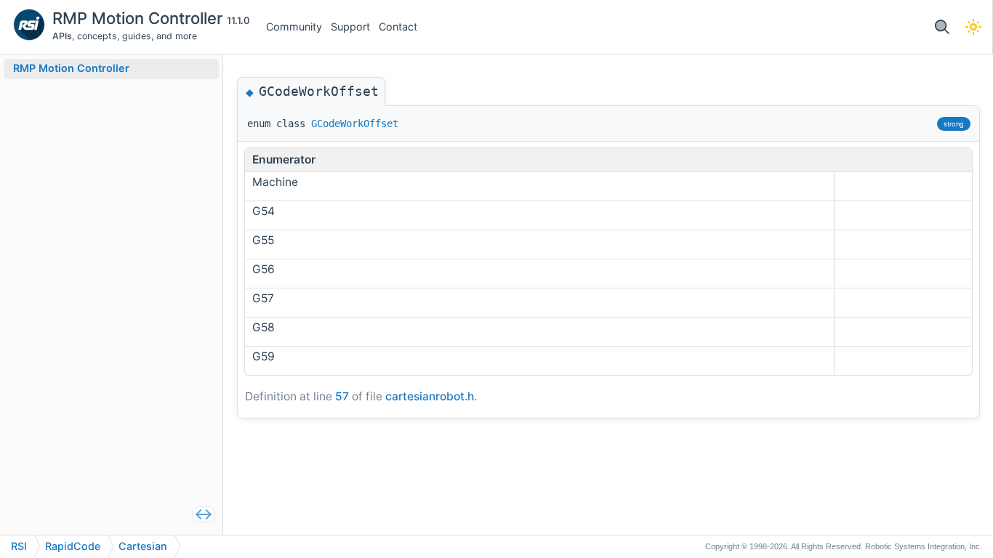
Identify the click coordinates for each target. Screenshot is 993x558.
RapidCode (72, 546)
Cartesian (142, 546)
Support (350, 26)
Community (294, 26)
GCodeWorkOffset (354, 123)
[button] (942, 27)
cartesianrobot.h (429, 396)
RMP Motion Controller (139, 18)
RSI (19, 546)
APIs (62, 36)
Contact (398, 26)
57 (342, 396)
